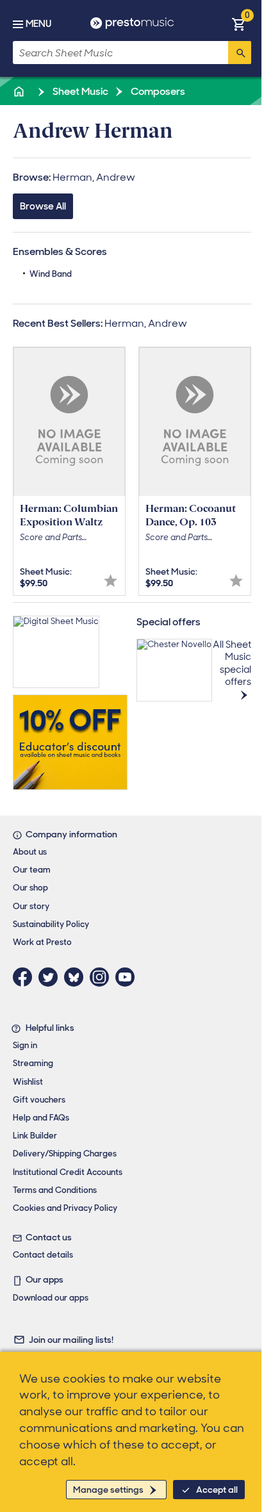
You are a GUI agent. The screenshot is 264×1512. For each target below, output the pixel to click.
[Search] (239, 52)
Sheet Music (79, 91)
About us (30, 851)
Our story (31, 906)
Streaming (33, 1063)
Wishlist (28, 1081)
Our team (32, 869)
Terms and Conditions (55, 1190)
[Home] (20, 91)
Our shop (30, 887)
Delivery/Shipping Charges (65, 1153)
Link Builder (35, 1135)
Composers (157, 91)
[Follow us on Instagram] (102, 977)
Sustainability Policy (51, 924)
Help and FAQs (41, 1117)
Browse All (43, 206)
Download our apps (50, 1297)
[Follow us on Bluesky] (77, 977)
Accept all (217, 1489)
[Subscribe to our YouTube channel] (128, 977)
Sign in (25, 1045)
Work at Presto (42, 942)
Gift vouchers (39, 1099)
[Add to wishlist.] (111, 581)
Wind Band (50, 273)
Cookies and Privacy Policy (65, 1208)
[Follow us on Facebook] (25, 977)
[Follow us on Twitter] (51, 977)
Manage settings (108, 1489)
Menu (38, 23)
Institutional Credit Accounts (67, 1172)
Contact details (43, 1254)
